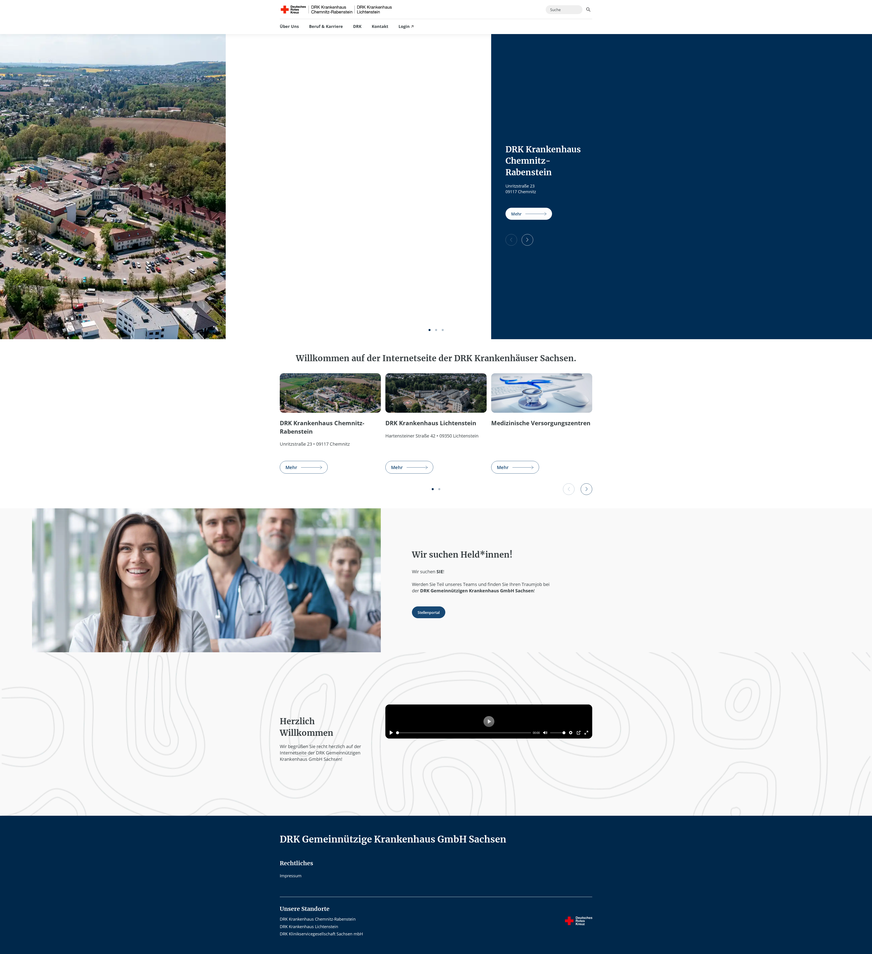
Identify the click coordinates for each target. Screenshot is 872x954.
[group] (528, 214)
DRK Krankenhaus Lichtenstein (309, 926)
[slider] (463, 733)
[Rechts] (527, 240)
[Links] (511, 240)
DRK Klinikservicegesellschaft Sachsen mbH (321, 934)
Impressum (291, 875)
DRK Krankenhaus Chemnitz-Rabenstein (318, 919)
